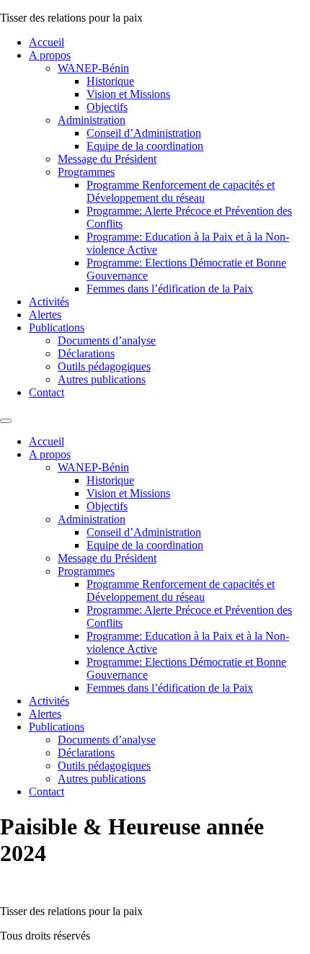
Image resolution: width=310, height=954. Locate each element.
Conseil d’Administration (144, 133)
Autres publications (102, 379)
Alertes (45, 314)
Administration (91, 120)
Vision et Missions (128, 94)
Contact (46, 392)
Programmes (86, 172)
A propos (50, 55)
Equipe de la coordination (145, 146)
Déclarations (86, 353)
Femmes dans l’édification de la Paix (170, 288)
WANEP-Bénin (93, 68)
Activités (49, 301)
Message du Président (107, 159)
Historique (110, 81)
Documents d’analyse (107, 340)
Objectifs (107, 107)
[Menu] (6, 421)
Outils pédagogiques (104, 366)
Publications (56, 327)
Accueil (46, 42)
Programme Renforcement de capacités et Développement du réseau (181, 191)
